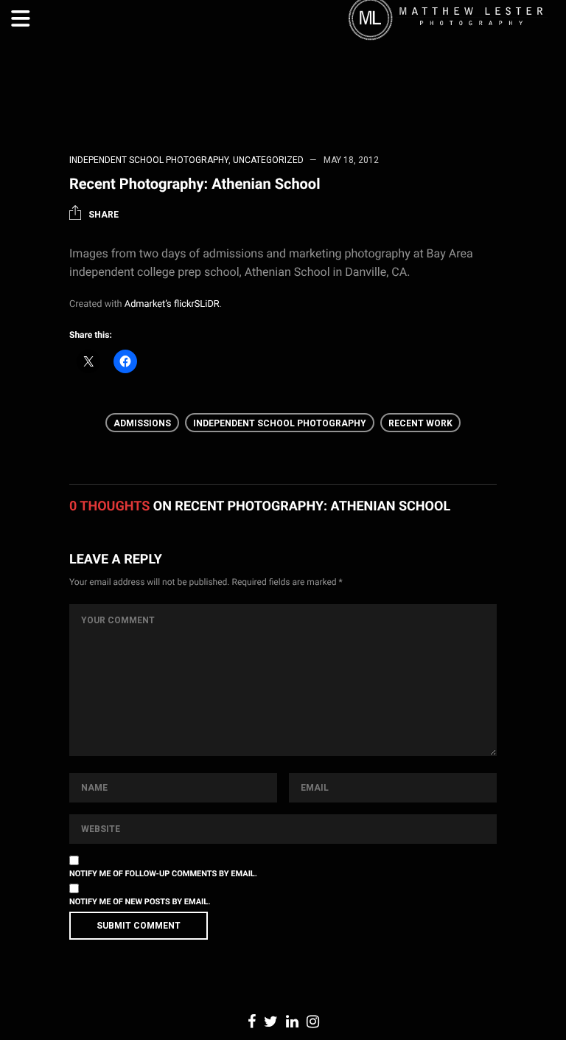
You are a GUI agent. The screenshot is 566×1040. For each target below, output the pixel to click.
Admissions (142, 423)
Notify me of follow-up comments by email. (163, 874)
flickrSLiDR (197, 304)
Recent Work (420, 423)
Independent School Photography (148, 160)
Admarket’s (148, 304)
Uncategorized (268, 160)
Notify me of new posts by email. (139, 902)
